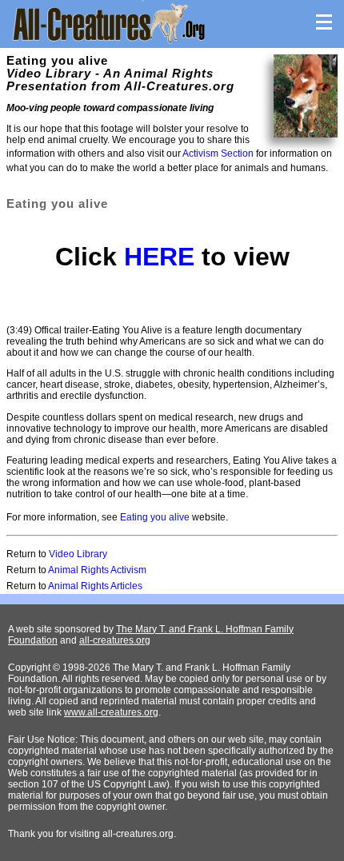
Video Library (78, 554)
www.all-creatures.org (111, 712)
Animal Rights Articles (95, 586)
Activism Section (218, 153)
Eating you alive (155, 517)
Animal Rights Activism (97, 570)
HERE (159, 256)
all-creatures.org (114, 640)
